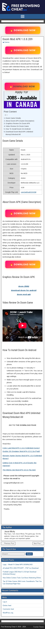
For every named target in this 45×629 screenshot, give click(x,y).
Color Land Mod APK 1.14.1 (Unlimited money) (21, 448)
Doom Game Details (13, 118)
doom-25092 (23, 286)
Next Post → (38, 543)
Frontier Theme (38, 627)
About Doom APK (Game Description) (20, 121)
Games (6, 42)
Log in (5, 602)
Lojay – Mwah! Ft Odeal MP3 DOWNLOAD (18, 564)
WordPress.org (8, 613)
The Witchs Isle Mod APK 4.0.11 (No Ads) (19, 470)
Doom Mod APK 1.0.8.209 (18, 39)
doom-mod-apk (24, 294)
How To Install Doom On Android (18, 129)
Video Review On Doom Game (17, 126)
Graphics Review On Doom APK (18, 123)
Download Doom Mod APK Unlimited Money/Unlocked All (19, 133)
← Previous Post (8, 543)
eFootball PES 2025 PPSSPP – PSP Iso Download (21, 568)
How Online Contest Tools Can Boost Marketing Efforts (22, 578)
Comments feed (8, 609)
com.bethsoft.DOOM (28, 192)
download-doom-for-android (23, 290)
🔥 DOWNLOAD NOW (22, 30)
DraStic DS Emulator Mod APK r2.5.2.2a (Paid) (21, 451)
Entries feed (7, 605)
